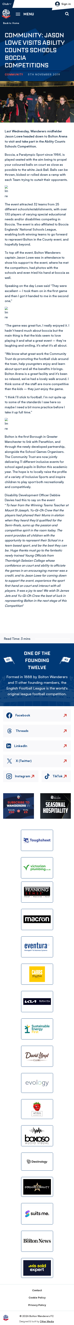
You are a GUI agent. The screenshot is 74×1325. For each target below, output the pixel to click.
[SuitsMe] (37, 1213)
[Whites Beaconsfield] (37, 1109)
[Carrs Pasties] (37, 974)
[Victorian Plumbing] (37, 867)
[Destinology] (37, 1162)
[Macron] (37, 919)
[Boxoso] (37, 1135)
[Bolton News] (37, 1241)
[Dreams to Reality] (37, 1187)
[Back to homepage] (6, 14)
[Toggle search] (67, 14)
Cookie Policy (37, 1297)
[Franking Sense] (37, 892)
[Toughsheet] (37, 840)
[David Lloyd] (37, 1056)
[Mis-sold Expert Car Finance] (37, 1268)
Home (15, 23)
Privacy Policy (37, 1305)
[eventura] (37, 946)
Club (5, 3)
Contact (37, 1290)
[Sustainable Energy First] (37, 1028)
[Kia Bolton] (37, 1001)
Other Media (47, 1321)
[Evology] (37, 1083)
